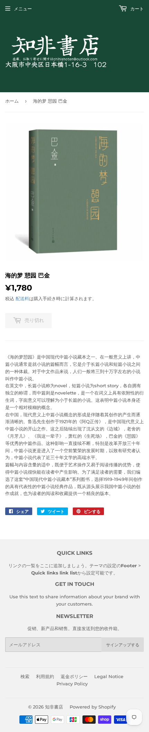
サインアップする (122, 644)
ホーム (12, 101)
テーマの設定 (102, 565)
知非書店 (54, 707)
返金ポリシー (74, 676)
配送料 (22, 298)
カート (136, 8)
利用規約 (45, 676)
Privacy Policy (72, 683)
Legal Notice (108, 676)
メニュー (23, 8)
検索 (24, 676)
